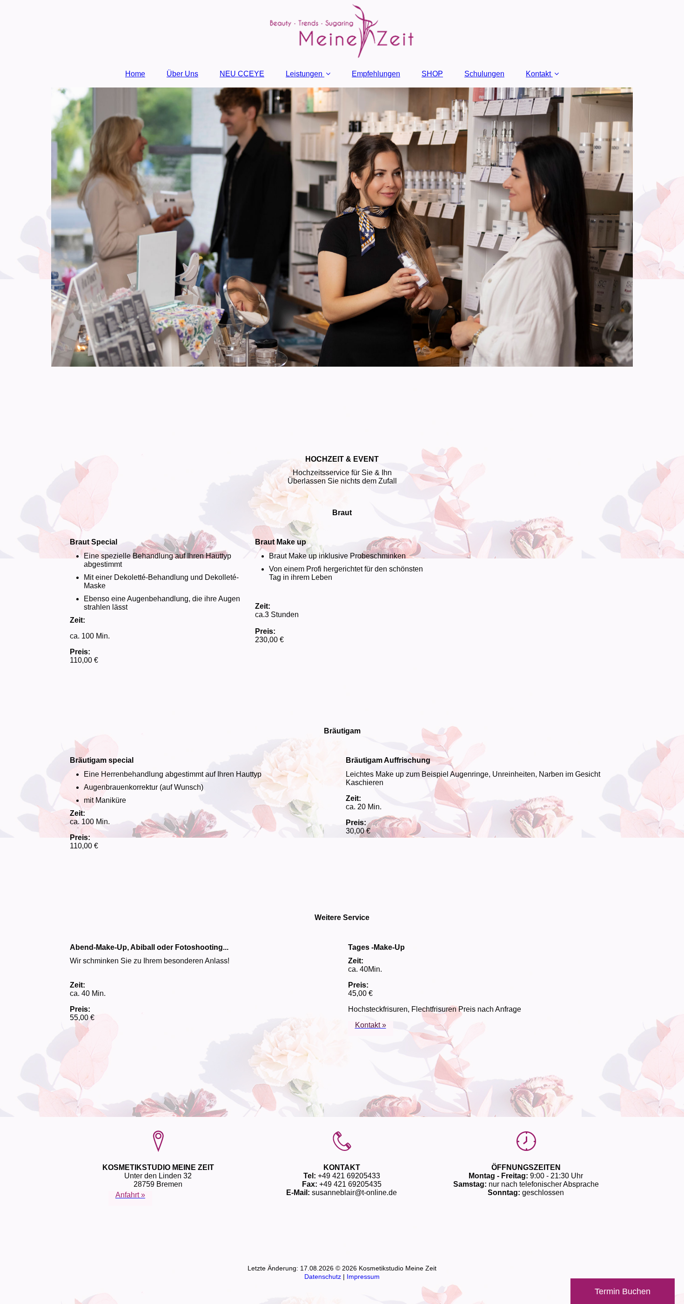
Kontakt (538, 74)
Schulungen (484, 74)
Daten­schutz (323, 1276)
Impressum (363, 1276)
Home (135, 74)
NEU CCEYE (242, 74)
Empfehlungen (376, 74)
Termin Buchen (622, 1291)
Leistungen (304, 74)
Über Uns (182, 74)
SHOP (432, 74)
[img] (342, 30)
